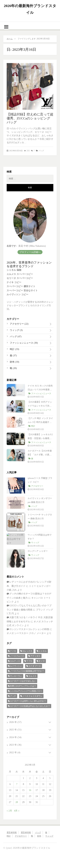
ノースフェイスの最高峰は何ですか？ (27, 671)
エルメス (32, 676)
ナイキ (13, 651)
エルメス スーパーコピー (20, 274)
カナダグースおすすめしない (23, 681)
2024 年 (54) (15, 737)
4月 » (16, 810)
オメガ (42, 661)
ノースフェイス (17, 656)
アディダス (35, 656)
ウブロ (29, 661)
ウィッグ (16, 330)
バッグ (41, 151)
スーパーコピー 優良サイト (21, 286)
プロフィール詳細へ (30, 252)
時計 (14, 349)
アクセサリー (18, 324)
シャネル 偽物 (14, 270)
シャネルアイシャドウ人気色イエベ (26, 691)
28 (17, 802)
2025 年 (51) (15, 729)
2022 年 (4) (14, 752)
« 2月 (9, 810)
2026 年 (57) (15, 722)
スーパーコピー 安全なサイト (22, 290)
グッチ (13, 696)
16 (30, 790)
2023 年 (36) (15, 745)
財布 (14, 362)
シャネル (43, 651)
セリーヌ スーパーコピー (20, 278)
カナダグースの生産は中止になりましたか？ (30, 706)
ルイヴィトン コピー (17, 294)
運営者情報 (12, 832)
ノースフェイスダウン (32, 696)
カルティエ (15, 661)
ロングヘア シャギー (38, 551)
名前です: (12, 246)
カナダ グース (34, 666)
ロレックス (27, 651)
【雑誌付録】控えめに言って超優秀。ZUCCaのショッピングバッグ (30, 118)
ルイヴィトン (16, 666)
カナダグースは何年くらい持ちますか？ (28, 701)
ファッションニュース (23, 343)
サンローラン (16, 676)
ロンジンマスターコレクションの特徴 (29, 629)
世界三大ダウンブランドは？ (23, 686)
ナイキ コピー (14, 282)
